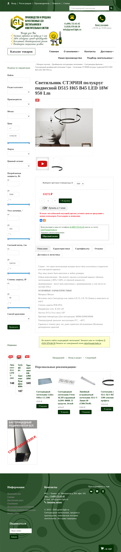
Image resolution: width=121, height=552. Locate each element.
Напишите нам (14, 494)
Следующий (90, 358)
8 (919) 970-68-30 (72, 26)
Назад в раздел (74, 358)
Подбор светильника (99, 57)
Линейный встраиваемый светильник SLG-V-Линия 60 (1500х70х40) (88, 398)
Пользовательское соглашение (20, 506)
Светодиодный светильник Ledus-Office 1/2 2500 (45, 395)
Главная (54, 51)
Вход (13, 3)
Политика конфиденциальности (21, 510)
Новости (56, 3)
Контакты (90, 51)
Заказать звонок (54, 502)
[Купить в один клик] (54, 208)
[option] (11, 370)
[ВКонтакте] (41, 220)
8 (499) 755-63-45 (72, 24)
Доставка (106, 51)
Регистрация (25, 3)
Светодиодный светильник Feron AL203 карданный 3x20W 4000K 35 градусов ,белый (66, 398)
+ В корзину (65, 201)
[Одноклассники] (44, 220)
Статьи (66, 3)
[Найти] (111, 8)
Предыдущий (58, 358)
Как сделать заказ (15, 500)
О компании (71, 51)
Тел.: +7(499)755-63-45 (54, 496)
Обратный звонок (50, 236)
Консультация (101, 25)
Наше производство (70, 57)
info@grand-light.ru (72, 29)
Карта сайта (13, 513)
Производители (41, 3)
